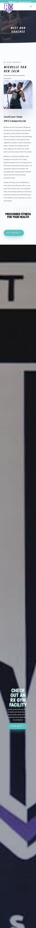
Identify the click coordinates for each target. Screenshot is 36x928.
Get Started (13, 233)
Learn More (16, 726)
